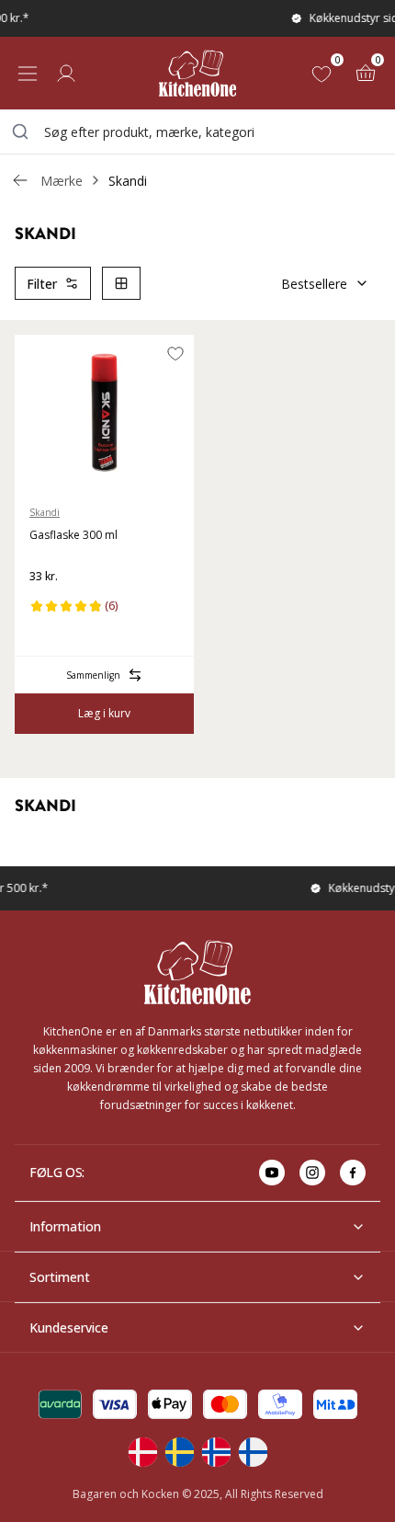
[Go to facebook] (353, 1172)
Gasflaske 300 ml (73, 535)
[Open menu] (27, 73)
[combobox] (197, 131)
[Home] (197, 73)
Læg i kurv (104, 713)
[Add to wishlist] (175, 353)
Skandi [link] (127, 180)
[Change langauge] (142, 1452)
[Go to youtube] (272, 1172)
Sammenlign (93, 675)
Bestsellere (314, 283)
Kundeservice (68, 1327)
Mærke (61, 180)
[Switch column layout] (121, 283)
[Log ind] (66, 73)
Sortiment (59, 1277)
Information (65, 1226)
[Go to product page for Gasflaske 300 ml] (104, 413)
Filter (42, 283)
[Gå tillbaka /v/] (20, 180)
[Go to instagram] (312, 1172)
